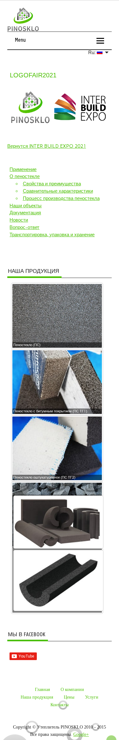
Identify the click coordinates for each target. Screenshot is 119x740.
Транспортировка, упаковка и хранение (52, 235)
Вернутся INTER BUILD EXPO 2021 (46, 146)
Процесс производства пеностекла (61, 198)
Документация (25, 213)
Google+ (81, 734)
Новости (19, 220)
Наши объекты (26, 206)
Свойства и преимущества (52, 184)
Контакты (59, 704)
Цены (69, 697)
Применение (23, 169)
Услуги (91, 697)
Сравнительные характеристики (58, 191)
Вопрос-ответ (24, 227)
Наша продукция (37, 697)
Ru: (92, 52)
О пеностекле (25, 176)
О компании (72, 689)
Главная (42, 689)
